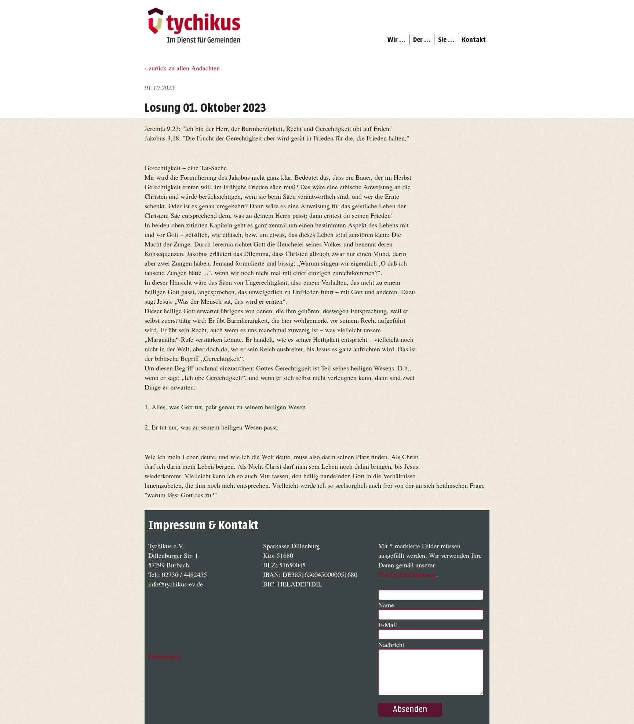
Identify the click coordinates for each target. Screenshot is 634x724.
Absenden (410, 709)
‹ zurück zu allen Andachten (182, 67)
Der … (421, 39)
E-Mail (387, 624)
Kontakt (474, 39)
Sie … (446, 39)
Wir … (396, 39)
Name (386, 604)
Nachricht (391, 644)
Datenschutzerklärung (407, 574)
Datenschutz (164, 656)
